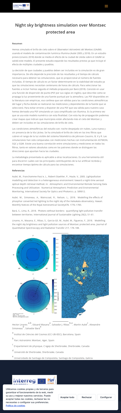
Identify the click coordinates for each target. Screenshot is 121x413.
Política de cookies (15, 405)
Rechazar (87, 397)
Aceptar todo (67, 397)
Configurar (106, 397)
